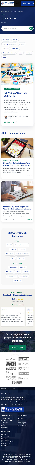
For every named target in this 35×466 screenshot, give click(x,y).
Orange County (12, 276)
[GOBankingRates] (24, 364)
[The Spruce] (11, 373)
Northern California (6, 420)
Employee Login (5, 438)
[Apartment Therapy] (24, 368)
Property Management (9, 44)
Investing (21, 44)
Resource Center (6, 11)
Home (3, 388)
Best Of (15, 40)
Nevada (3, 426)
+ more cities (17, 280)
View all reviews (17, 305)
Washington (4, 422)
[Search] (31, 28)
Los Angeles (13, 267)
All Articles (6, 40)
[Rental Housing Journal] (17, 383)
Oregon (3, 424)
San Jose (26, 272)
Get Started (18, 347)
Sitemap (3, 435)
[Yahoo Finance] (11, 359)
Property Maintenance (9, 53)
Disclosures (4, 445)
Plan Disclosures (6, 444)
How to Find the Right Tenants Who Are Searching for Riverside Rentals (16, 164)
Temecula (22, 267)
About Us (20, 418)
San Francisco (23, 276)
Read (28, 176)
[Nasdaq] (24, 359)
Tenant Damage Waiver (7, 442)
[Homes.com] (24, 378)
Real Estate (15, 48)
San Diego (9, 272)
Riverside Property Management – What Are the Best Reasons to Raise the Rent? (16, 208)
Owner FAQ (20, 424)
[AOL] (11, 364)
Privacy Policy (5, 436)
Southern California (6, 418)
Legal (20, 53)
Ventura (18, 272)
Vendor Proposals (22, 426)
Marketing (29, 53)
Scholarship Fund (22, 422)
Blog (7, 388)
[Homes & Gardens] (11, 378)
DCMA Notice (5, 440)
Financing (5, 48)
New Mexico (4, 427)
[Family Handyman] (24, 373)
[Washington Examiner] (11, 368)
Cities (4, 57)
